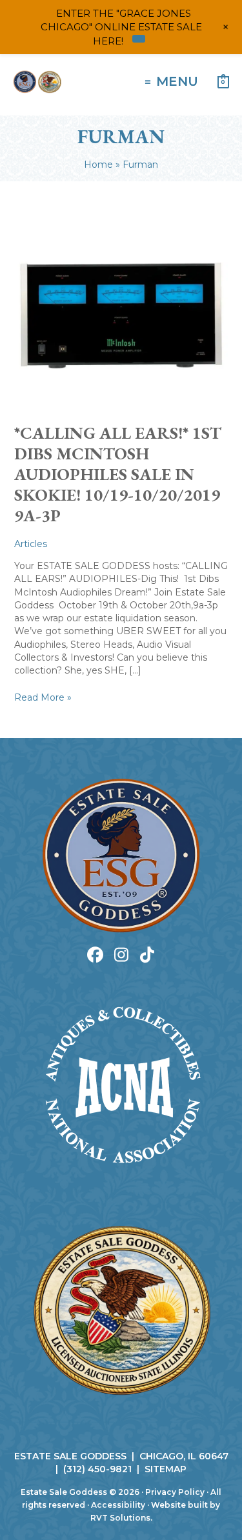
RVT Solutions (120, 1518)
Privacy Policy (175, 1492)
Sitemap (166, 1469)
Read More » (43, 697)
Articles (30, 544)
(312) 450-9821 (97, 1469)
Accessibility (118, 1505)
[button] (95, 954)
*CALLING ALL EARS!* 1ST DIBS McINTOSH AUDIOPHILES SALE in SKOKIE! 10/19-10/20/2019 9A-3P (117, 474)
